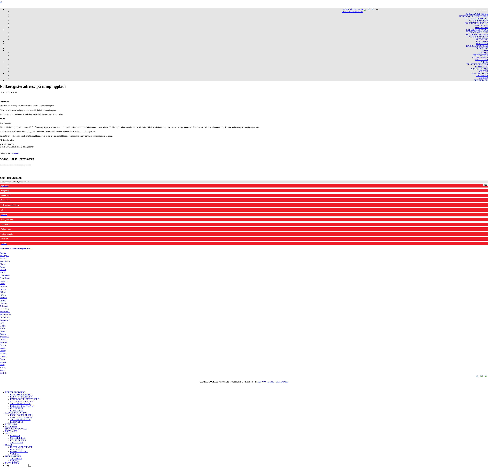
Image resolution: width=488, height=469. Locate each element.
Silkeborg (3, 356)
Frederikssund (5, 278)
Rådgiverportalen (481, 10)
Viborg (2, 370)
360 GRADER (482, 44)
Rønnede (3, 354)
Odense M (3, 340)
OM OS (485, 50)
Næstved (3, 334)
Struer (2, 365)
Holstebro (3, 298)
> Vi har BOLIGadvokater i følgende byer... (15, 248)
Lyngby (2, 326)
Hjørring (3, 295)
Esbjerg (2, 272)
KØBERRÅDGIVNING (352, 9)
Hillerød (3, 292)
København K (5, 312)
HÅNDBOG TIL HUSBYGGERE (473, 16)
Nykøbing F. (4, 337)
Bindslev (3, 270)
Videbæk (3, 373)
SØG (485, 185)
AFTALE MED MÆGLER (477, 34)
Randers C (3, 342)
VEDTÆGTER (481, 60)
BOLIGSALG (482, 41)
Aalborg (3, 253)
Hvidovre (3, 303)
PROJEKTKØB (481, 25)
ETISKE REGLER (480, 57)
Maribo (2, 328)
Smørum (3, 362)
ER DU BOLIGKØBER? (352, 12)
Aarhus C (3, 259)
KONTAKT (483, 53)
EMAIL (271, 382)
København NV (5, 314)
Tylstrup (3, 368)
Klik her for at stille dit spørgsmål (15, 165)
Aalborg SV (4, 256)
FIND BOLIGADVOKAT (477, 46)
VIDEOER (483, 71)
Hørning (3, 300)
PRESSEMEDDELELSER (477, 64)
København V (5, 320)
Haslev (2, 284)
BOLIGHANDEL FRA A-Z (476, 23)
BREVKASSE (482, 48)
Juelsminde (4, 306)
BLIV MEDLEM (481, 80)
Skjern (2, 359)
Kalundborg (4, 309)
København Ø (5, 317)
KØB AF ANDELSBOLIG (477, 14)
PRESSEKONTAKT (479, 69)
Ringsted (3, 345)
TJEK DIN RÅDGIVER (478, 21)
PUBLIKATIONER (480, 73)
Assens (2, 267)
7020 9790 (261, 382)
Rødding (3, 351)
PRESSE (484, 62)
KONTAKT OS (481, 28)
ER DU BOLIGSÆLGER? (477, 32)
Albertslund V (5, 261)
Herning (3, 289)
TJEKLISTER (482, 76)
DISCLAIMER (282, 382)
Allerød (2, 264)
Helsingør (3, 286)
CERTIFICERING (480, 55)
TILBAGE (14, 153)
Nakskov (3, 331)
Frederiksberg (5, 275)
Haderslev (3, 281)
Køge (2, 323)
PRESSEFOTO (481, 66)
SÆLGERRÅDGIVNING (477, 30)
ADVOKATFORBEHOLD (476, 18)
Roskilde (3, 348)
